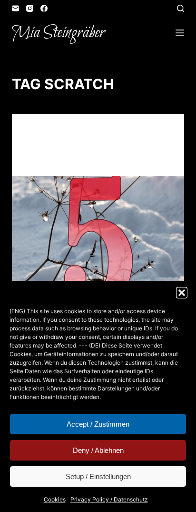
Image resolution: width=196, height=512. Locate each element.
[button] (181, 292)
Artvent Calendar (56, 132)
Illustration (127, 132)
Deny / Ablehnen (98, 450)
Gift (96, 132)
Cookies (55, 499)
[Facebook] (44, 8)
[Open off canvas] (180, 33)
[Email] (15, 8)
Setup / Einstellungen (98, 476)
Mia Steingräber (58, 33)
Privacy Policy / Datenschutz (109, 499)
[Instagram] (29, 8)
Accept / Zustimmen (98, 424)
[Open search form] (180, 8)
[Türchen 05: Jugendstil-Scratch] (98, 241)
